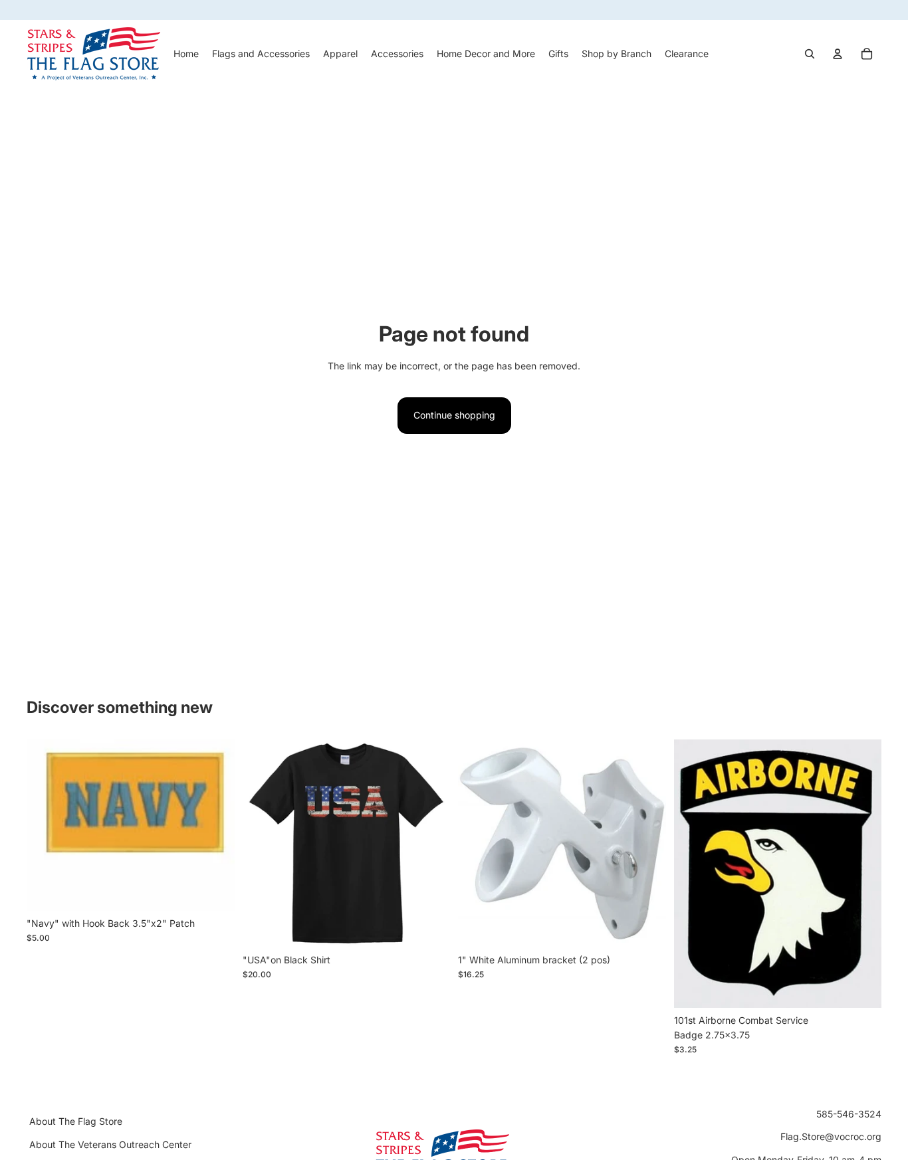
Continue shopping (454, 415)
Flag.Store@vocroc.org (830, 1136)
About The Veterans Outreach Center (110, 1143)
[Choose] (429, 927)
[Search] (809, 53)
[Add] (214, 890)
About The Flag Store (75, 1121)
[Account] (837, 53)
